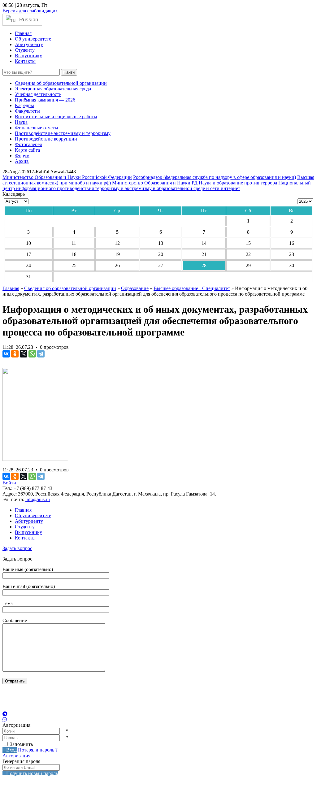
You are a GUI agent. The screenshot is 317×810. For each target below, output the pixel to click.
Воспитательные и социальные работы (56, 116)
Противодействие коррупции (46, 138)
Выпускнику (28, 55)
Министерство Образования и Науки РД (155, 182)
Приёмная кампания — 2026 (45, 99)
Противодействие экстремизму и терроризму (63, 133)
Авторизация (16, 755)
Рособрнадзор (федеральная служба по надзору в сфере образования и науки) (214, 177)
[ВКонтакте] (6, 353)
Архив (22, 161)
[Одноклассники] (15, 353)
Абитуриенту (29, 44)
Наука (21, 122)
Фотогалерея (28, 144)
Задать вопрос (17, 548)
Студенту (25, 50)
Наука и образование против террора (238, 182)
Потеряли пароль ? (38, 749)
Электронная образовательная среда (53, 88)
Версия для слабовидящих (30, 10)
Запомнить (21, 744)
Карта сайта (27, 150)
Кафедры (24, 105)
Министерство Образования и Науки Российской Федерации (67, 177)
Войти (9, 482)
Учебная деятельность (38, 94)
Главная (23, 33)
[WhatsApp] (32, 353)
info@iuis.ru (37, 499)
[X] (23, 353)
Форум (22, 155)
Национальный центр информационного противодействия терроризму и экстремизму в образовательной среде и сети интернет (156, 185)
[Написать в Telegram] (158, 714)
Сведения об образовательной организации (61, 83)
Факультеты (27, 111)
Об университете (33, 38)
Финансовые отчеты (36, 127)
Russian (28, 19)
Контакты (25, 61)
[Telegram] (41, 353)
